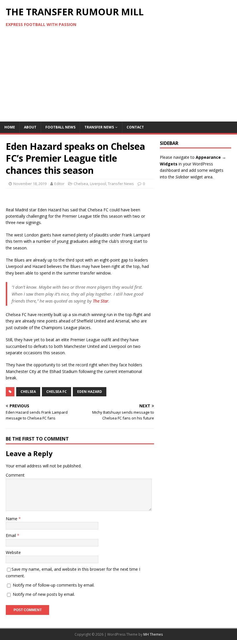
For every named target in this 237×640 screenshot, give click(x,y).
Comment (15, 475)
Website (13, 552)
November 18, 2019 (30, 183)
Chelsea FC (56, 391)
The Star (100, 301)
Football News (60, 127)
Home (9, 127)
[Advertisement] (118, 78)
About (30, 127)
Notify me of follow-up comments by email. (54, 585)
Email (11, 535)
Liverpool (98, 183)
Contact (135, 127)
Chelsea (81, 183)
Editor (59, 183)
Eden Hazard (89, 391)
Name (12, 518)
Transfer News (99, 127)
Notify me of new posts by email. (44, 594)
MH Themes (153, 634)
